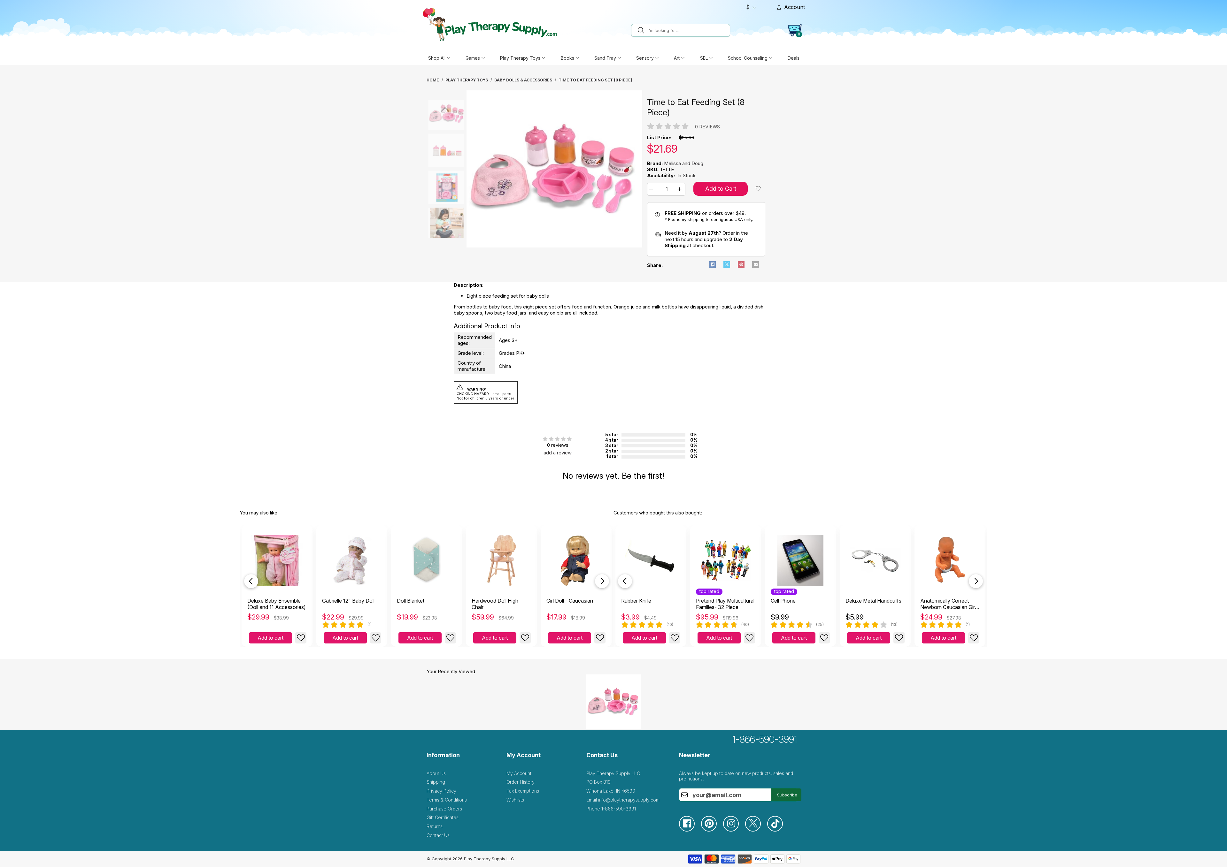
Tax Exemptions (522, 791)
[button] (652, 189)
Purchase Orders (444, 808)
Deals (793, 58)
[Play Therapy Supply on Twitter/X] (756, 830)
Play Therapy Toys (520, 58)
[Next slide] (602, 581)
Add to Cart (720, 188)
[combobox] (688, 30)
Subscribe (787, 794)
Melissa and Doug (683, 163)
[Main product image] (554, 246)
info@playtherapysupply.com (629, 799)
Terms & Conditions (447, 799)
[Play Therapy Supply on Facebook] (690, 830)
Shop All (436, 58)
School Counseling (748, 58)
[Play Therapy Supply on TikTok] (778, 830)
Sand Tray (605, 58)
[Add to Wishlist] (300, 637)
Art (677, 58)
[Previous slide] (251, 581)
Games (473, 58)
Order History (520, 782)
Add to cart (270, 638)
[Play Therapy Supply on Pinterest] (712, 830)
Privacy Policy (441, 791)
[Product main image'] (432, 113)
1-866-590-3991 (764, 739)
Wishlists (515, 799)
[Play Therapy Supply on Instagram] (734, 830)
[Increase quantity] (680, 189)
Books (567, 58)
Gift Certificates (443, 817)
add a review (558, 453)
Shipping (436, 782)
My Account (518, 773)
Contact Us (438, 835)
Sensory (645, 58)
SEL (704, 58)
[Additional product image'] (432, 150)
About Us (436, 773)
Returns (435, 826)
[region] (554, 168)
